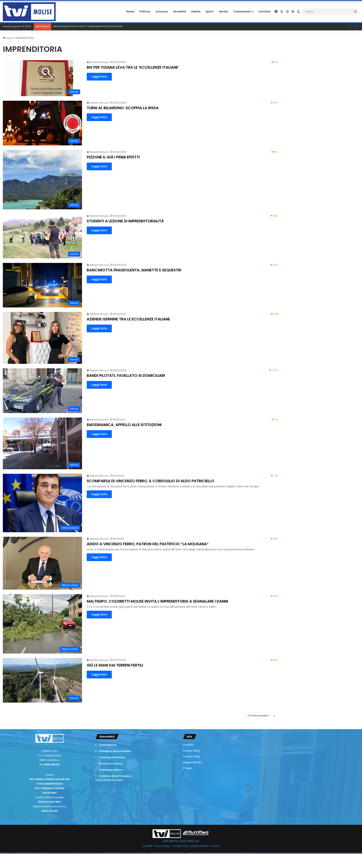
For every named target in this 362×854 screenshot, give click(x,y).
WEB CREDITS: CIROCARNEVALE (181, 841)
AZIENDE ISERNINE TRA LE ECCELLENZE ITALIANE (128, 319)
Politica (145, 11)
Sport (210, 11)
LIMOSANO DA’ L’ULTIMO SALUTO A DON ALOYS (80, 26)
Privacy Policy (191, 751)
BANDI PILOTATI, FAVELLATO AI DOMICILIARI (126, 375)
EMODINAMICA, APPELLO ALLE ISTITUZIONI (124, 424)
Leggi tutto (99, 76)
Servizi (223, 11)
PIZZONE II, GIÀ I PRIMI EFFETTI (113, 157)
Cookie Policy (191, 756)
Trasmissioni (242, 11)
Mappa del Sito (192, 762)
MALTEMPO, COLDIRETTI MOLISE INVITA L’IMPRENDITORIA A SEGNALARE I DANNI (157, 601)
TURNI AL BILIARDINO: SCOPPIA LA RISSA (123, 108)
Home (130, 11)
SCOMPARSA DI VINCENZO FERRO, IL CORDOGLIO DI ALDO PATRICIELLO (150, 481)
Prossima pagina (258, 715)
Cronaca (162, 11)
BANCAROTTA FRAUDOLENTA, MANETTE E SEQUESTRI (134, 270)
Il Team (187, 768)
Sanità (195, 11)
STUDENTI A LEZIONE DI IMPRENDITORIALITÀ (125, 221)
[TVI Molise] (29, 11)
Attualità (179, 11)
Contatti (264, 11)
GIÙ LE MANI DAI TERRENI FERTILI (115, 665)
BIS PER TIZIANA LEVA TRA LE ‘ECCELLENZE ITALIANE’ (133, 67)
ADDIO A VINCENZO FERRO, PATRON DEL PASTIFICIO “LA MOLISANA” (148, 544)
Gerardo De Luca (99, 62)
